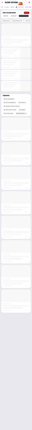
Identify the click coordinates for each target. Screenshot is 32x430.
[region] (16, 7)
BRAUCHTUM (6, 20)
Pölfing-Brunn (9, 113)
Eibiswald (23, 102)
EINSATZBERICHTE (17, 20)
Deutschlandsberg (10, 102)
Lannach (23, 109)
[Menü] (2, 2)
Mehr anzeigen (20, 113)
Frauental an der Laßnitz (12, 106)
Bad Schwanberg (9, 99)
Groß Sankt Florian (10, 109)
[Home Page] (11, 2)
